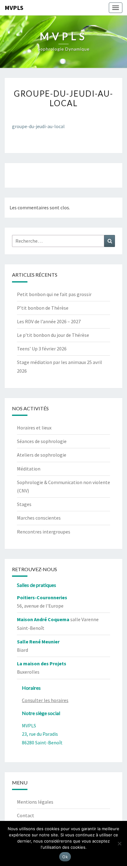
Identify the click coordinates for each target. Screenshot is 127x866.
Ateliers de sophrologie (41, 455)
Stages (24, 504)
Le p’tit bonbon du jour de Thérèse (53, 335)
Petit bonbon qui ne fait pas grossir (54, 294)
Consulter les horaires (45, 700)
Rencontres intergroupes (43, 532)
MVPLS (14, 7)
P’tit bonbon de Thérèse (42, 308)
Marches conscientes (39, 518)
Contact (25, 815)
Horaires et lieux (34, 428)
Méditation (28, 469)
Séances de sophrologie (42, 441)
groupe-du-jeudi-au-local (38, 126)
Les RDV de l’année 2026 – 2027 (49, 321)
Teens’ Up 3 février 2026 (42, 348)
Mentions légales (35, 802)
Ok (65, 856)
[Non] (119, 843)
